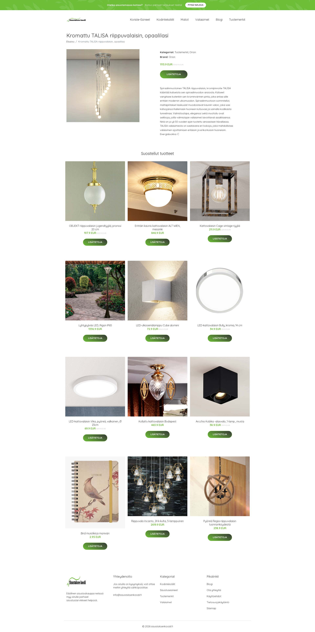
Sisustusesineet (169, 590)
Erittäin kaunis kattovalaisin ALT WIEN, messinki (157, 227)
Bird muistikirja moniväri (95, 533)
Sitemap (211, 608)
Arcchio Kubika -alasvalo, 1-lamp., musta (220, 421)
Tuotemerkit (237, 19)
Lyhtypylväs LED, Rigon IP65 (95, 325)
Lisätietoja (174, 74)
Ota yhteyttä (214, 590)
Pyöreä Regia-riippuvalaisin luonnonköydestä (219, 522)
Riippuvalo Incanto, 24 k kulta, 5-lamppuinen (157, 521)
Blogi (219, 19)
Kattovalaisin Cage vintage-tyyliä (220, 225)
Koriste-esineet (140, 19)
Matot (185, 19)
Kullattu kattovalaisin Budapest (157, 421)
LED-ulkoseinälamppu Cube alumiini (157, 325)
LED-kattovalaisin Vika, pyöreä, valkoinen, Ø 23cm (95, 423)
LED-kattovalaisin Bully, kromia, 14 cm (220, 325)
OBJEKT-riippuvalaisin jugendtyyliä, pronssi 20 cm (95, 227)
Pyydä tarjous (195, 5)
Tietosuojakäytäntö (218, 602)
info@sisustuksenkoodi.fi (127, 594)
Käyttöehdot (214, 596)
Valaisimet (202, 19)
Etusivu (70, 41)
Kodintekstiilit (165, 19)
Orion (192, 52)
